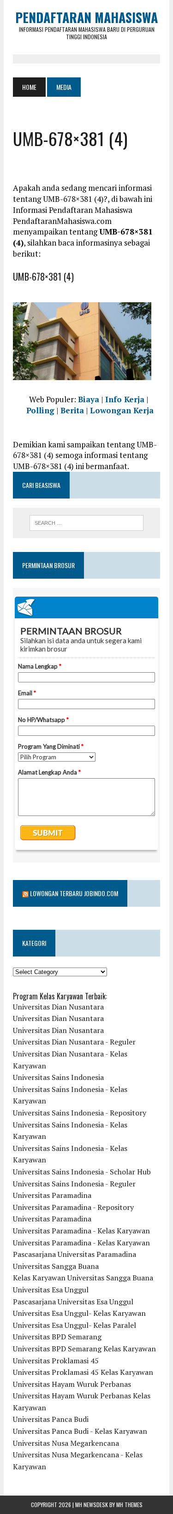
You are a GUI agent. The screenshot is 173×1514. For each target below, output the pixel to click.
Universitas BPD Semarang (57, 1337)
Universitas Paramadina (52, 1195)
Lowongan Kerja (122, 410)
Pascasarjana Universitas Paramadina (74, 1254)
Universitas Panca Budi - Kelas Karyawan (80, 1431)
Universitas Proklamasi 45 (56, 1361)
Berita (72, 410)
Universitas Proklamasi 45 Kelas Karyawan (83, 1372)
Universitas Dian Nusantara (58, 1007)
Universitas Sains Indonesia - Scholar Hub (82, 1172)
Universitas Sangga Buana (56, 1266)
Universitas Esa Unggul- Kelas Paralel (74, 1325)
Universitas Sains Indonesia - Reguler (74, 1184)
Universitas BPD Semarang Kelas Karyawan (84, 1349)
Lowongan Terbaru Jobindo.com (74, 893)
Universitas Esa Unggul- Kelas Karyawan (79, 1313)
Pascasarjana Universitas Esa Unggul (73, 1302)
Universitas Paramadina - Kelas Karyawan (81, 1231)
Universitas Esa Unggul (51, 1290)
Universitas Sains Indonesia (58, 1077)
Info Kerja (124, 399)
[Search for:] (86, 523)
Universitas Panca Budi (51, 1419)
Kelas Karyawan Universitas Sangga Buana (83, 1278)
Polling (40, 410)
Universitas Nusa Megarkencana (66, 1443)
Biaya (88, 399)
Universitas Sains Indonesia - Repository (79, 1113)
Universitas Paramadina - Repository (73, 1207)
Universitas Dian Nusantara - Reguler (74, 1042)
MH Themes (129, 1504)
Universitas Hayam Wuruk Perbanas (72, 1384)
